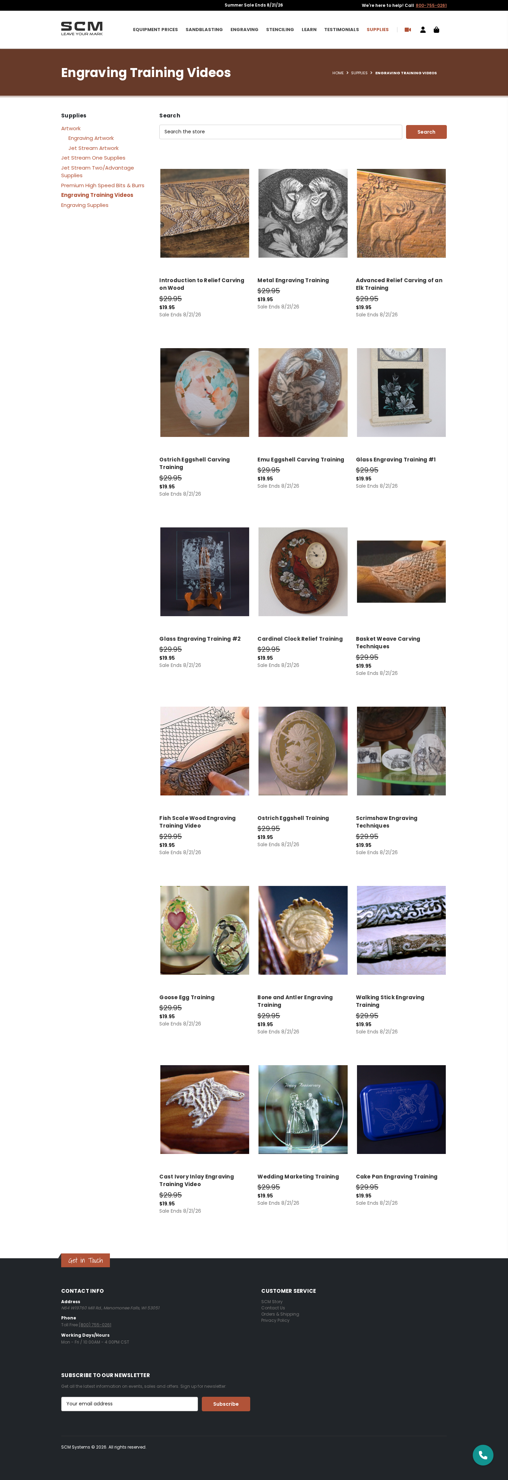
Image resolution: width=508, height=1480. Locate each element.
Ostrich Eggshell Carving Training (194, 463)
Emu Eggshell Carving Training (300, 459)
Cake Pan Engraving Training (397, 1176)
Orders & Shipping (280, 1314)
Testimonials (341, 29)
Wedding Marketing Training (298, 1176)
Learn (309, 29)
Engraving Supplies (85, 205)
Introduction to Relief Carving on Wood (201, 284)
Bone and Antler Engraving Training (295, 1001)
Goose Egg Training (187, 997)
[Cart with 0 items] (436, 29)
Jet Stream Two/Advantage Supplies (97, 171)
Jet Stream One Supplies (93, 157)
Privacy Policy (275, 1320)
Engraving (244, 29)
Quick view (203, 207)
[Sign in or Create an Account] (423, 29)
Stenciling (280, 29)
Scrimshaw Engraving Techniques (387, 822)
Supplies (378, 29)
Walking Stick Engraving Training (390, 1001)
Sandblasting (204, 29)
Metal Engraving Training (293, 280)
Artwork (71, 128)
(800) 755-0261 (95, 1325)
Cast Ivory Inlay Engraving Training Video (196, 1180)
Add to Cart (205, 219)
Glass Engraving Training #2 (200, 638)
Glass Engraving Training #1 (396, 459)
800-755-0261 (431, 5)
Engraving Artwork (91, 138)
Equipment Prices (155, 29)
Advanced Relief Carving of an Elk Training (399, 284)
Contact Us (273, 1308)
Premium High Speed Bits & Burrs (102, 185)
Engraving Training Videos (97, 195)
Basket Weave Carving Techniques (388, 642)
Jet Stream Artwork (93, 148)
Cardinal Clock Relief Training (300, 638)
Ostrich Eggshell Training (293, 818)
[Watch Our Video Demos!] (409, 29)
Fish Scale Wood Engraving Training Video (197, 822)
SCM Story (272, 1302)
